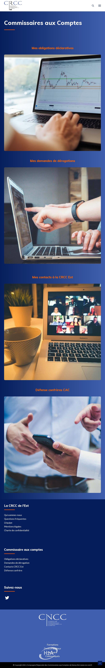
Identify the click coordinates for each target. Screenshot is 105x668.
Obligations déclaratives (16, 559)
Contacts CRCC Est (14, 566)
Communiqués (52, 656)
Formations (52, 644)
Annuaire (52, 652)
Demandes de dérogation (16, 562)
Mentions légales (12, 526)
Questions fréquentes (15, 518)
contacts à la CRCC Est (56, 277)
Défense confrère (13, 570)
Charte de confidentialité (16, 530)
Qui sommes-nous (13, 515)
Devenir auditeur (52, 648)
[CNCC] (52, 625)
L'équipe (8, 522)
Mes (35, 277)
